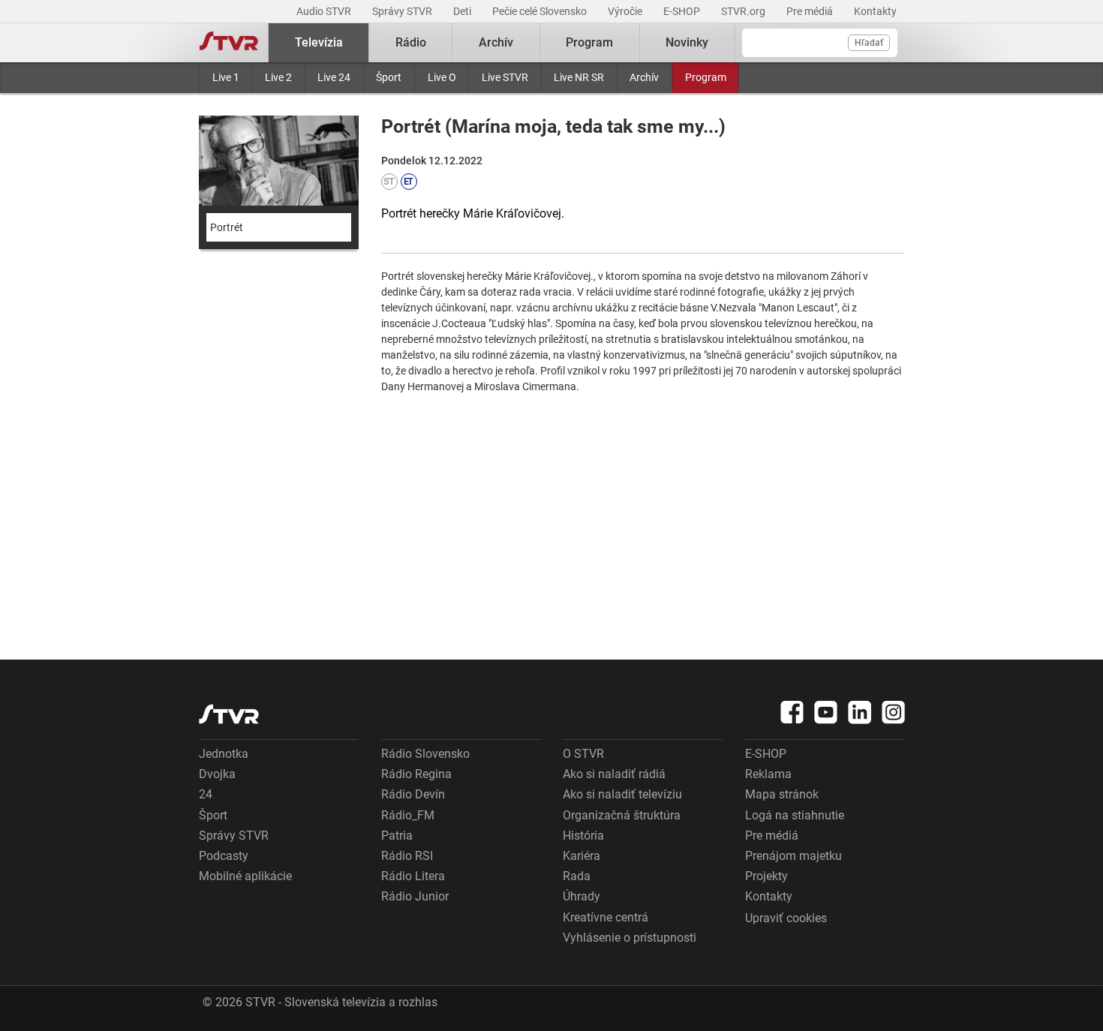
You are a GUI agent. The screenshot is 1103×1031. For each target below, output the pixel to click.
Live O (442, 77)
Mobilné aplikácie (245, 876)
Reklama (768, 774)
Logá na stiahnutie (794, 815)
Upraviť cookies (786, 918)
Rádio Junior (415, 896)
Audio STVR (324, 11)
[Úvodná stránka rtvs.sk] (229, 42)
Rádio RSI (407, 856)
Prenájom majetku (793, 856)
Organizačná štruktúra (622, 815)
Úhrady (581, 896)
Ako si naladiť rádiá (614, 774)
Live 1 (225, 77)
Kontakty (875, 11)
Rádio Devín (413, 794)
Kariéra (581, 856)
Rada (577, 876)
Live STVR (505, 77)
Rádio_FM (407, 815)
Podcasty (223, 856)
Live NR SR (579, 77)
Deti (463, 11)
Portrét (226, 227)
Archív (644, 77)
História (583, 835)
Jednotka (223, 754)
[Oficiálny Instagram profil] (894, 712)
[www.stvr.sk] (229, 714)
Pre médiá (810, 11)
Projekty (766, 876)
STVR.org (744, 11)
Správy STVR (403, 11)
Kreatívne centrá (605, 917)
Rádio (410, 42)
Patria (397, 835)
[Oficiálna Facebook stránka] (792, 712)
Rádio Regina (416, 774)
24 (205, 794)
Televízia (319, 42)
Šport (388, 77)
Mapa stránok (782, 794)
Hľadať (869, 43)
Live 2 (278, 77)
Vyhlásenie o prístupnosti (629, 937)
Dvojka (217, 774)
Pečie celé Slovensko (540, 11)
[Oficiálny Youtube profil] (826, 712)
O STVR (583, 754)
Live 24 (333, 77)
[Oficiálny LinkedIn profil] (860, 712)
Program (705, 77)
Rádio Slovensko (425, 754)
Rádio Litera (413, 876)
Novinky (687, 42)
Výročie (626, 11)
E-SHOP (682, 11)
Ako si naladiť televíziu (622, 794)
